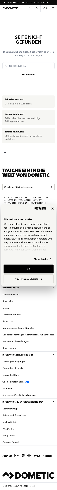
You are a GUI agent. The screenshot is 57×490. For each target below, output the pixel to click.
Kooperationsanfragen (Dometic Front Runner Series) (28, 334)
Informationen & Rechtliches (17, 355)
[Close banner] (52, 208)
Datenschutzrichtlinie (12, 368)
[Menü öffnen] (53, 8)
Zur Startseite (28, 74)
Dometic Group (19, 408)
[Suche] (29, 8)
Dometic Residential (21, 314)
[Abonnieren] (51, 187)
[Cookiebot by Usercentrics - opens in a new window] (34, 209)
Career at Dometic (20, 442)
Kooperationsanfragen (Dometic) (18, 328)
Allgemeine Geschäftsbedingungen (19, 395)
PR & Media (17, 428)
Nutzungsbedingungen (13, 361)
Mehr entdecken (10, 288)
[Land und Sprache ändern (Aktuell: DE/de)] (53, 2)
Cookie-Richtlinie (10, 375)
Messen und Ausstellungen (15, 341)
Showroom (7, 321)
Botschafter (8, 301)
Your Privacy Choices (26, 279)
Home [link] (4, 152)
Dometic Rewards (10, 294)
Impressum (7, 388)
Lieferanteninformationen (14, 415)
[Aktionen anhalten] (4, 2)
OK (28, 269)
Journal (5, 308)
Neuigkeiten (18, 435)
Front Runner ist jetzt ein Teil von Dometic (28, 2)
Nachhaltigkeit (9, 422)
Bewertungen (9, 348)
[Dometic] (10, 8)
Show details (41, 259)
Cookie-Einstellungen (13, 381)
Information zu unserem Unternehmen (22, 402)
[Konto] (36, 8)
